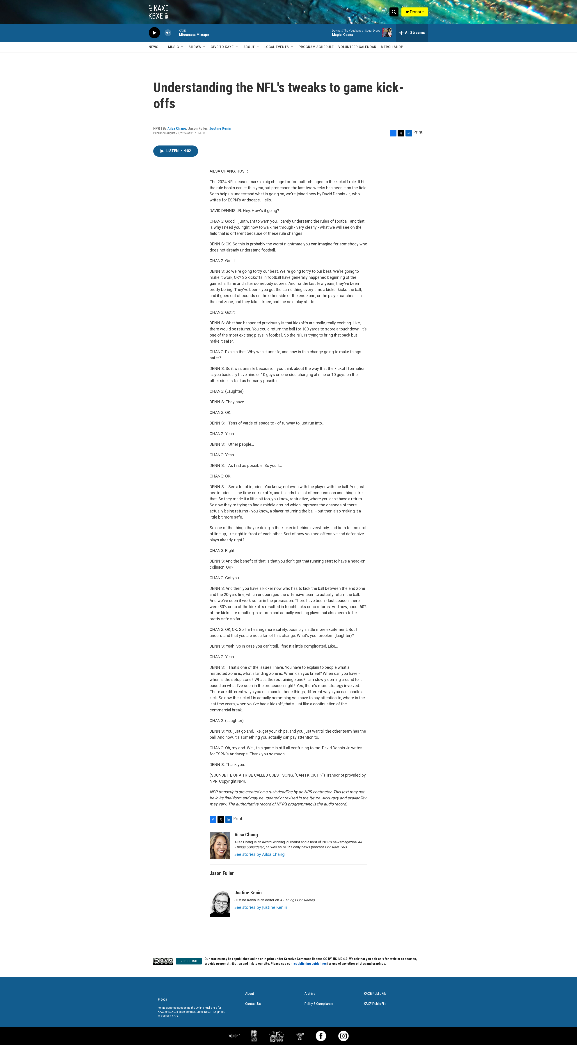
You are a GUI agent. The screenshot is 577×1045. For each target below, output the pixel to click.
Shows (195, 47)
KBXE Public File (375, 1004)
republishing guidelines (310, 964)
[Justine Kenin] (220, 903)
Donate (417, 11)
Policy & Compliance (319, 1004)
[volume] (168, 33)
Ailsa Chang (176, 128)
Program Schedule (316, 47)
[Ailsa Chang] (220, 845)
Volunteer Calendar (357, 47)
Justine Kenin (220, 128)
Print (418, 132)
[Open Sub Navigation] (162, 47)
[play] (154, 32)
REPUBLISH (189, 961)
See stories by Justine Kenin (260, 907)
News (153, 47)
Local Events (276, 47)
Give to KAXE (222, 47)
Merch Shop (392, 47)
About (249, 47)
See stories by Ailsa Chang (259, 854)
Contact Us (253, 1004)
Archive (310, 993)
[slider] (175, 32)
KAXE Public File (375, 993)
